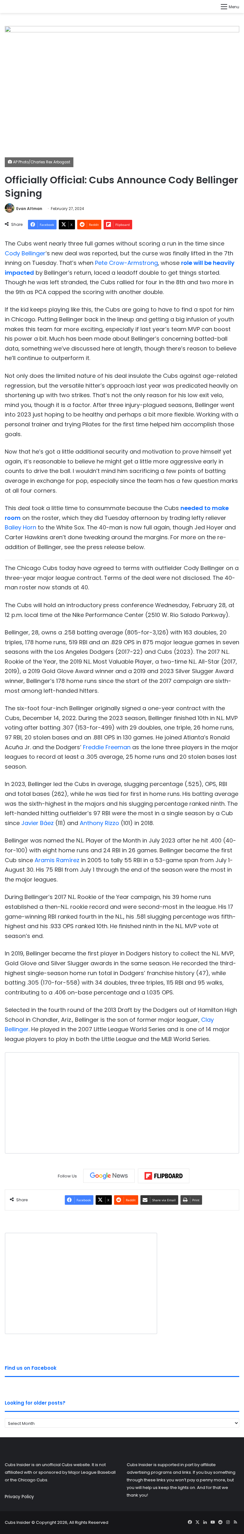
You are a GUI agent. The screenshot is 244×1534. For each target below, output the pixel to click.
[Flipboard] (163, 1176)
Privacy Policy (19, 1497)
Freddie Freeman (107, 747)
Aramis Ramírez (57, 860)
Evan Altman (29, 208)
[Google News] (109, 1176)
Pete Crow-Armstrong (126, 263)
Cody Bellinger (25, 253)
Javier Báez (37, 823)
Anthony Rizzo (99, 823)
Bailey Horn (20, 527)
